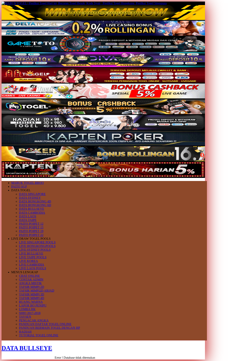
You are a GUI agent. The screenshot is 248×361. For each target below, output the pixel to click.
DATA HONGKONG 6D (35, 205)
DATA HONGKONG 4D (35, 201)
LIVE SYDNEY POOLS (35, 249)
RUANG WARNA (31, 301)
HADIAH (25, 331)
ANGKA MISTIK (30, 283)
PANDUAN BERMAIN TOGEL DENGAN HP (49, 327)
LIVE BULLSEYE (31, 253)
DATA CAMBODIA (32, 212)
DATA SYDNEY (30, 197)
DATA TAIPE (28, 220)
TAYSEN (25, 316)
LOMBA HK (27, 309)
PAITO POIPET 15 (31, 227)
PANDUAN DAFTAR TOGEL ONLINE (45, 324)
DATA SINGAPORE (32, 194)
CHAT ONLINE (29, 275)
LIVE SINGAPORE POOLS (37, 242)
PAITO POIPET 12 (31, 223)
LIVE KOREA (28, 261)
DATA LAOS (27, 216)
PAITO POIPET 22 (31, 235)
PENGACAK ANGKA (34, 320)
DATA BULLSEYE (31, 208)
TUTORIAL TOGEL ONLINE (38, 335)
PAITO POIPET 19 (31, 231)
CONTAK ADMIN (31, 279)
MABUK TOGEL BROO (27, 182)
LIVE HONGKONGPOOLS (37, 246)
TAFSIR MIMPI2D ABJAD (36, 290)
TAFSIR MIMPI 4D (31, 298)
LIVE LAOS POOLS (32, 268)
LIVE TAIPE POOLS (32, 257)
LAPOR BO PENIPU (32, 305)
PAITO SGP (19, 186)
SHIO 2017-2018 (29, 313)
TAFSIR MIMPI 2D (31, 287)
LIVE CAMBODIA (31, 264)
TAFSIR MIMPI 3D (31, 294)
